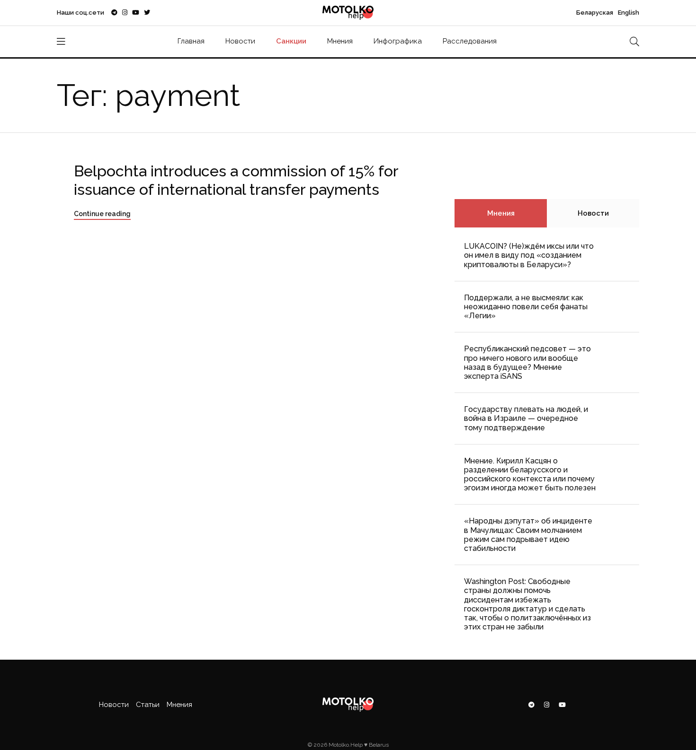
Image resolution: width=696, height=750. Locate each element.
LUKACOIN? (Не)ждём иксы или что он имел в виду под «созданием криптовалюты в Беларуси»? (529, 255)
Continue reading (102, 214)
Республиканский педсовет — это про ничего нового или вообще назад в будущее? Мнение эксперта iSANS (527, 362)
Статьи (148, 704)
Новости (240, 41)
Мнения (340, 41)
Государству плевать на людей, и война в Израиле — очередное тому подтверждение (526, 418)
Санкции (291, 41)
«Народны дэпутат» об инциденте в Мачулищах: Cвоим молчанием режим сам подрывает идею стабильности (528, 534)
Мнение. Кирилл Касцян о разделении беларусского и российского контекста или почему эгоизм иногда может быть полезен (530, 474)
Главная (191, 41)
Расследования (470, 41)
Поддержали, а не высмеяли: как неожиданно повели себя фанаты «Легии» (526, 306)
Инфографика (398, 41)
